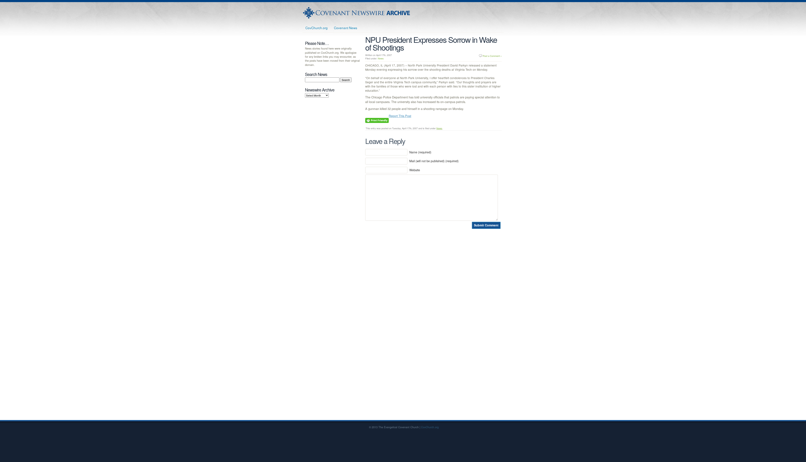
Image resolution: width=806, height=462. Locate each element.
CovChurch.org (316, 27)
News (381, 58)
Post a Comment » (492, 55)
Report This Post (400, 116)
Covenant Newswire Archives (357, 12)
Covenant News (345, 27)
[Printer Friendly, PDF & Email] (377, 120)
